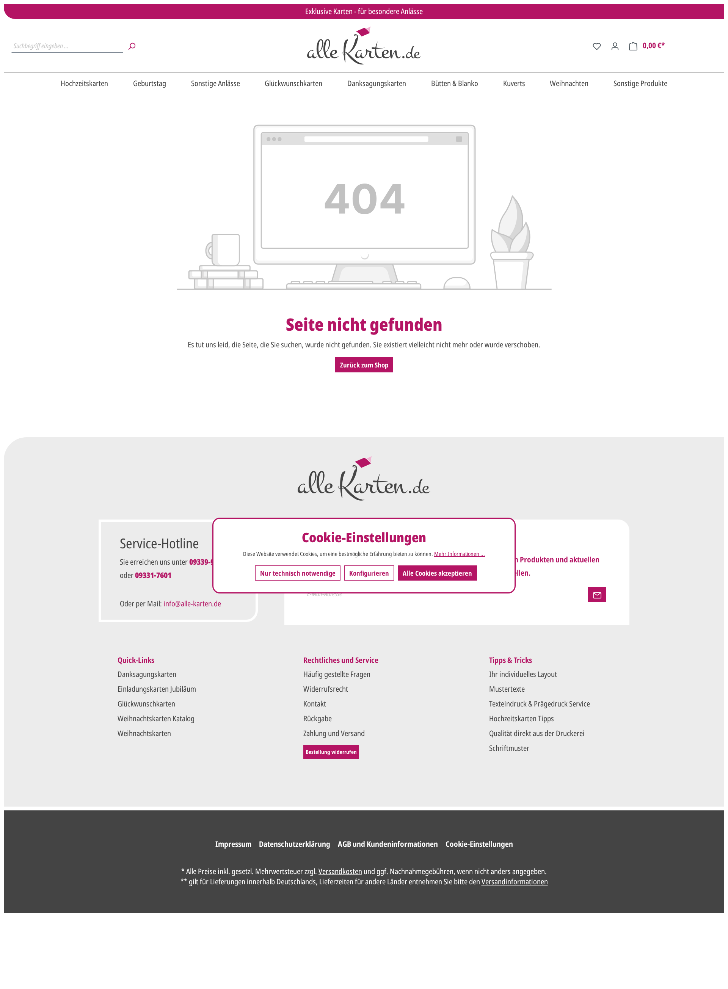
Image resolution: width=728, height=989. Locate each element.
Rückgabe (317, 718)
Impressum (233, 844)
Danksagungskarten (147, 674)
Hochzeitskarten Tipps (521, 718)
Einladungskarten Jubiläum (157, 689)
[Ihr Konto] (615, 45)
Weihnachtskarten (144, 733)
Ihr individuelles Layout (523, 674)
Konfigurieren (369, 572)
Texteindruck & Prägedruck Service (539, 704)
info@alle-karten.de (192, 603)
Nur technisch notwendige (298, 572)
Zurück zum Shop (364, 364)
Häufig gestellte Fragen (336, 674)
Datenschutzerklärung (294, 844)
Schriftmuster (509, 748)
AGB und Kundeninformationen (388, 844)
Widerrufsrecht (325, 689)
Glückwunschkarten (146, 704)
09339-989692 (211, 562)
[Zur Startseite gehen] (364, 45)
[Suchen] (131, 45)
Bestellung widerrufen (331, 751)
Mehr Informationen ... (459, 553)
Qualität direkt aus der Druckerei (537, 733)
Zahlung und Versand (334, 733)
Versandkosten (340, 871)
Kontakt (314, 704)
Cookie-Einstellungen (479, 844)
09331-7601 (153, 575)
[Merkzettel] (597, 45)
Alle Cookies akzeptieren (437, 572)
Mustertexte (507, 689)
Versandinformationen (515, 881)
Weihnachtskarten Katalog (156, 718)
